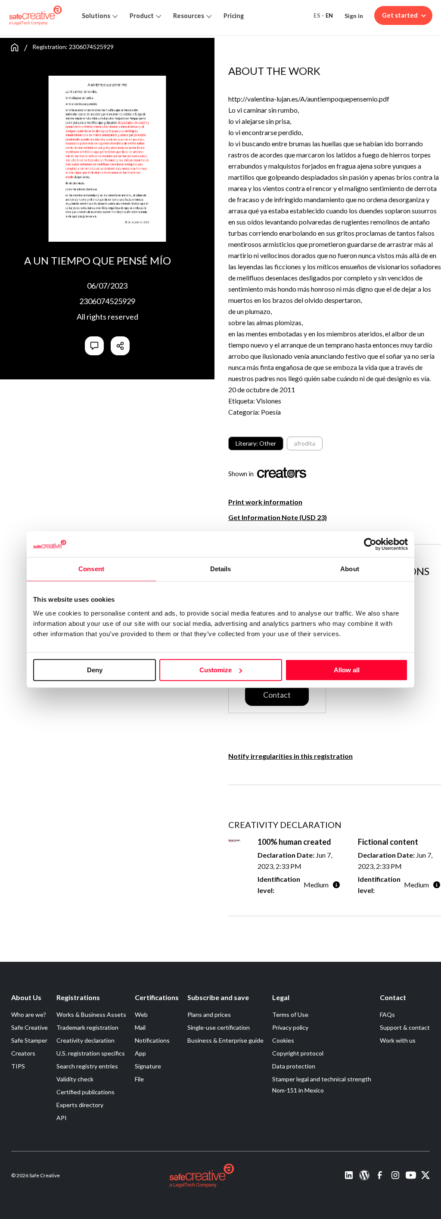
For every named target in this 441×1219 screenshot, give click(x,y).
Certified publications (85, 1092)
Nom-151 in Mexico (298, 1090)
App (140, 1053)
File (139, 1079)
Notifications (152, 1040)
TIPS (18, 1066)
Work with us (398, 1040)
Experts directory (79, 1104)
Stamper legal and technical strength (321, 1079)
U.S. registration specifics (90, 1053)
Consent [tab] (91, 569)
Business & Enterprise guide (225, 1040)
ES (317, 15)
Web (141, 1014)
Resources (188, 15)
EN (329, 15)
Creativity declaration (85, 1040)
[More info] (336, 884)
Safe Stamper (29, 1040)
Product (142, 15)
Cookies (283, 1040)
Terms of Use (290, 1014)
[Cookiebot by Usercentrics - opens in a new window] (370, 544)
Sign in (354, 15)
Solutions (96, 15)
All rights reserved (107, 316)
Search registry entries (87, 1066)
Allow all (347, 670)
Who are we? (28, 1014)
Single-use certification (218, 1027)
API (61, 1117)
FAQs (387, 1014)
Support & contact (405, 1027)
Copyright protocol (297, 1053)
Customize (215, 670)
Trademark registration (87, 1027)
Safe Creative (29, 1027)
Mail (140, 1027)
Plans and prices (209, 1014)
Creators (23, 1053)
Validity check (74, 1079)
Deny (94, 670)
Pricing (234, 15)
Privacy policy (290, 1027)
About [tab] (349, 569)
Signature (148, 1066)
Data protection (293, 1066)
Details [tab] (220, 569)
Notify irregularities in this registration (290, 756)
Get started (400, 15)
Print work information (265, 502)
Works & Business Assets (91, 1014)
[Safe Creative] (35, 15)
